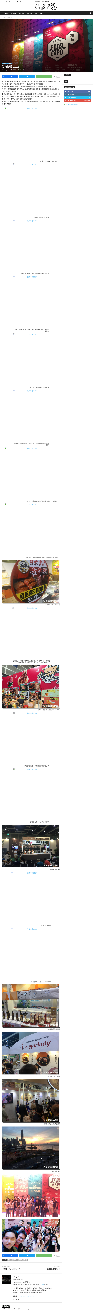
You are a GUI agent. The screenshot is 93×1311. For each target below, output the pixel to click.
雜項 (41, 13)
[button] (90, 13)
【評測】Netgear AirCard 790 (11, 1269)
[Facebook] (4, 1)
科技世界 (29, 13)
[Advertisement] (77, 118)
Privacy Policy (45, 1)
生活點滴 (9, 63)
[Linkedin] (12, 1)
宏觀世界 (13, 13)
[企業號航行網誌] (46, 7)
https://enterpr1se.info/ (18, 1279)
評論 (36, 13)
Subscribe (87, 100)
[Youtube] (20, 1)
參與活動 (6, 13)
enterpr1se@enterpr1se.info (26, 1296)
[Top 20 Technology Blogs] (77, 104)
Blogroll (37, 1)
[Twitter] (18, 1)
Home (3, 17)
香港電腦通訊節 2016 (53, 1269)
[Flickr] (7, 1)
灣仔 (9, 1260)
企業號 (42, 1284)
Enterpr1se (6, 70)
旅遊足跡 (21, 13)
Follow (88, 94)
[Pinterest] (15, 1)
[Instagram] (10, 1)
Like (89, 91)
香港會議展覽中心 (22, 1260)
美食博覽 (13, 1260)
